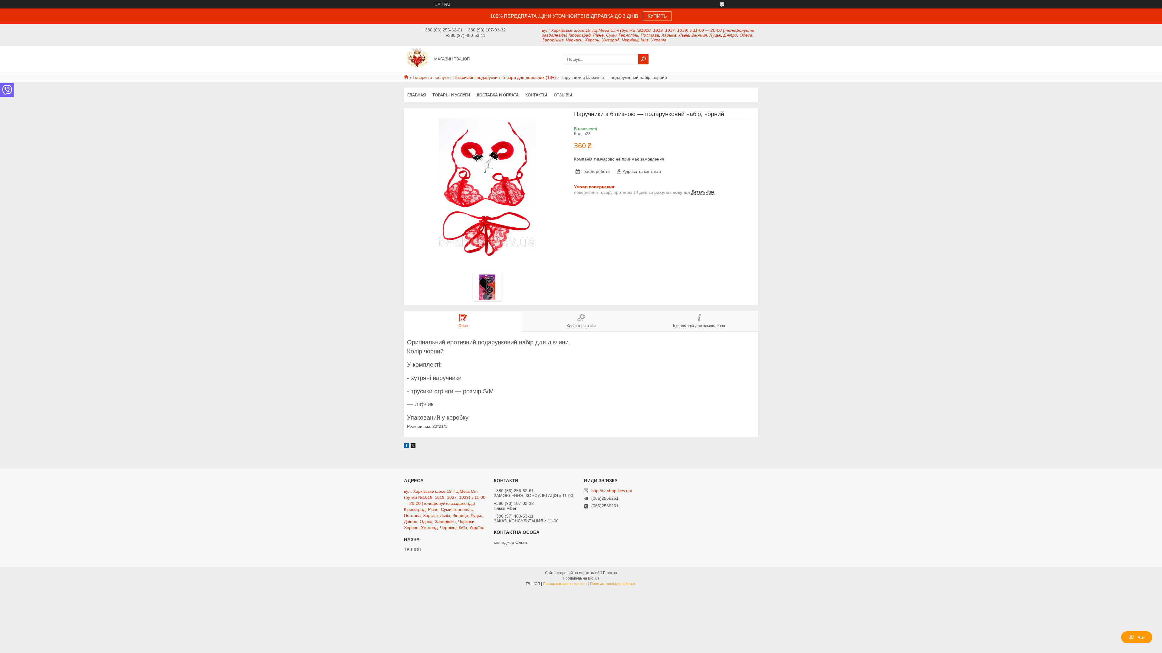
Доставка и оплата (498, 95)
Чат (1141, 637)
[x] (413, 446)
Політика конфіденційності (613, 584)
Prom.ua (610, 573)
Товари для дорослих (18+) (529, 77)
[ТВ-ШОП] (417, 58)
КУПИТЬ (657, 16)
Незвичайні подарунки (475, 77)
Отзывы (563, 95)
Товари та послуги (430, 77)
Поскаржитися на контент (565, 584)
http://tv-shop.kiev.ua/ (611, 490)
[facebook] (406, 446)
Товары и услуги (451, 95)
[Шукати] (643, 59)
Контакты (536, 95)
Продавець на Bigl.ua (581, 578)
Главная (416, 95)
